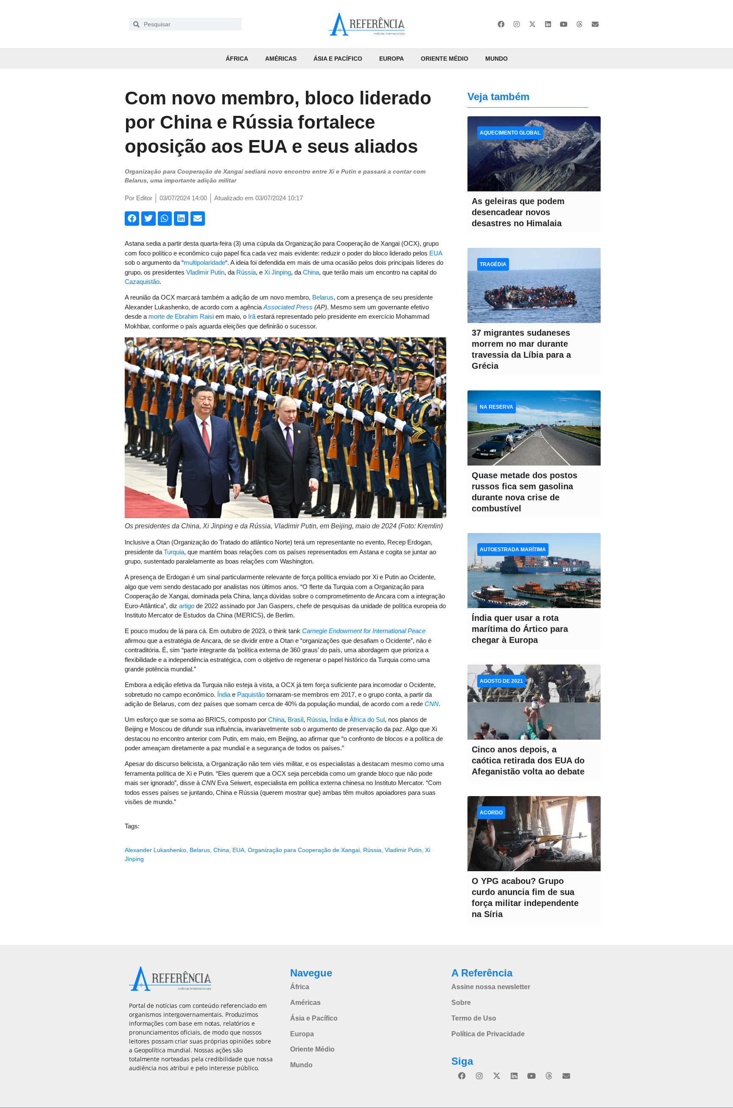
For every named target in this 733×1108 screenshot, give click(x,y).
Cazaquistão (142, 281)
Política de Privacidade (488, 1034)
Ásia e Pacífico (337, 58)
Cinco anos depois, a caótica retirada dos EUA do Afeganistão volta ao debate (528, 760)
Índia (223, 694)
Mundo (496, 58)
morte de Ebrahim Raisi (181, 316)
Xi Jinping (277, 272)
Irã (251, 316)
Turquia (174, 551)
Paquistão (251, 694)
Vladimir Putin (205, 272)
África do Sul (367, 719)
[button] (132, 218)
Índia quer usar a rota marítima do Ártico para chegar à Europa (520, 629)
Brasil (295, 719)
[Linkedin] (548, 24)
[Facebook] (501, 24)
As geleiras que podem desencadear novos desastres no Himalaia (518, 212)
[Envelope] (595, 24)
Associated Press (288, 307)
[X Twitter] (532, 24)
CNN (432, 703)
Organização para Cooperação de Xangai (304, 850)
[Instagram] (516, 24)
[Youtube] (564, 24)
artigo (186, 605)
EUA (435, 253)
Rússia (246, 272)
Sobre (461, 1002)
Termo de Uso (473, 1018)
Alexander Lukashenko (155, 850)
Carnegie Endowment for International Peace (363, 630)
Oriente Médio (444, 58)
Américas (281, 58)
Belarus (322, 297)
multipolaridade (204, 262)
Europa (391, 58)
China (311, 272)
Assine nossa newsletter (490, 986)
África (237, 58)
